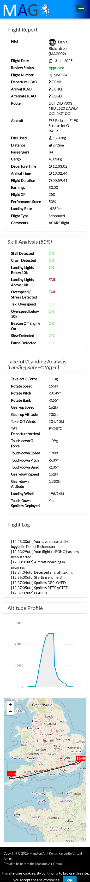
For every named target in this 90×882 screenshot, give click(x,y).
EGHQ (57, 89)
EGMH (57, 82)
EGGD (57, 96)
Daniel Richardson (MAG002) (58, 48)
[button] (77, 757)
